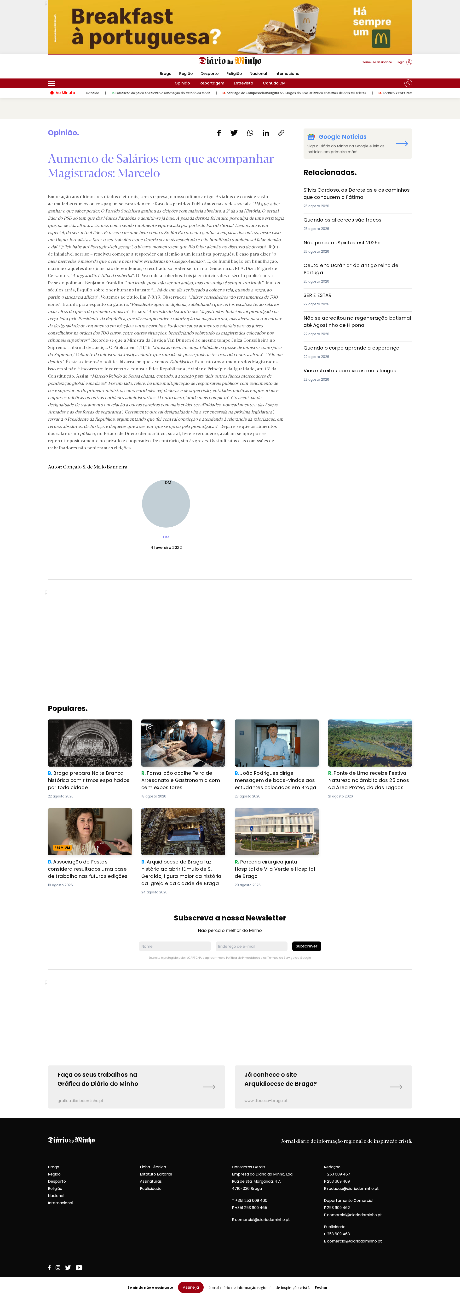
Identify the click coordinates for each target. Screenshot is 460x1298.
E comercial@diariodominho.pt (261, 1219)
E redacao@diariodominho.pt (351, 1188)
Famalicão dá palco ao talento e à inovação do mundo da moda (119, 92)
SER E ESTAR (315, 294)
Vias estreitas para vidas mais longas (340, 370)
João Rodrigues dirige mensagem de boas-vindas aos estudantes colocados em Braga (274, 727)
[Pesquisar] (408, 83)
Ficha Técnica (153, 1167)
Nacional (258, 73)
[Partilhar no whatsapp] (250, 133)
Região (186, 73)
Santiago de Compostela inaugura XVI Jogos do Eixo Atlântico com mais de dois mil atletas (252, 92)
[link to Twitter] (68, 1267)
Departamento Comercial (348, 1200)
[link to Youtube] (79, 1267)
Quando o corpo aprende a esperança (341, 347)
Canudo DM (274, 83)
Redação (332, 1167)
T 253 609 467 (337, 1174)
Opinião (182, 83)
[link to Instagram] (58, 1267)
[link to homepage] (230, 62)
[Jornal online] (73, 64)
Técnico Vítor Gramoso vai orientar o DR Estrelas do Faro (382, 92)
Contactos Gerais (248, 1167)
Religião (234, 73)
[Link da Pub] (230, 27)
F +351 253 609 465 (249, 1207)
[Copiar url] (281, 133)
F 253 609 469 (337, 1181)
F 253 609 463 (337, 1234)
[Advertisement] (230, 622)
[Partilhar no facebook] (218, 133)
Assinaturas (151, 1181)
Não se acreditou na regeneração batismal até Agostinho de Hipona (350, 320)
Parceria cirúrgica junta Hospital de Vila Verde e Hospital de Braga (273, 813)
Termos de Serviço (280, 958)
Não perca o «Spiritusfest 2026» (334, 242)
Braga (166, 73)
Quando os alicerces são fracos (335, 219)
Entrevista (243, 83)
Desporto (210, 73)
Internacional (287, 73)
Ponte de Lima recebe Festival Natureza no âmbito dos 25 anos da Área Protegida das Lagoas (369, 727)
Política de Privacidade (243, 958)
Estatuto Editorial (156, 1174)
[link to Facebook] (49, 1267)
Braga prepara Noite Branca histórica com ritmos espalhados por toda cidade (89, 725)
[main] (230, 618)
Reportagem (212, 83)
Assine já (191, 1287)
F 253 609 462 (337, 1207)
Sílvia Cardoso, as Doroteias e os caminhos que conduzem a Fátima (350, 192)
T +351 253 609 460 (249, 1200)
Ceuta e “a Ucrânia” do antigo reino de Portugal (350, 264)
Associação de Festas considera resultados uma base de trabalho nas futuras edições (85, 816)
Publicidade (150, 1188)
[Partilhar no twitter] (234, 133)
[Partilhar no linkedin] (266, 133)
